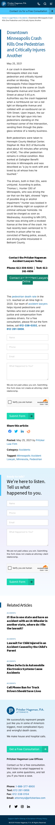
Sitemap (23, 819)
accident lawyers (38, 303)
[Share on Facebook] (10, 432)
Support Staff (13, 819)
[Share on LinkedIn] (22, 432)
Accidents (23, 18)
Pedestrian (36, 459)
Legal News (13, 18)
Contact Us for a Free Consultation (28, 11)
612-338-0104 (20, 794)
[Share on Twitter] (16, 432)
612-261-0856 (21, 790)
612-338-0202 (24, 267)
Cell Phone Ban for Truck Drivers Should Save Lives (24, 689)
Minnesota (22, 459)
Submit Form (17, 416)
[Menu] (51, 4)
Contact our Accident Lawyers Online (29, 279)
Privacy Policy (42, 819)
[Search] (45, 4)
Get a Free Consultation (24, 749)
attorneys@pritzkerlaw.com (30, 797)
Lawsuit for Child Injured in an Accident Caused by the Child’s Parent (27, 646)
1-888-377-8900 (25, 786)
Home (4, 18)
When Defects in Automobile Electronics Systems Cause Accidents (25, 669)
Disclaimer (31, 819)
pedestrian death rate (24, 296)
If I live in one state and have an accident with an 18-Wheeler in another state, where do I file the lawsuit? (27, 622)
